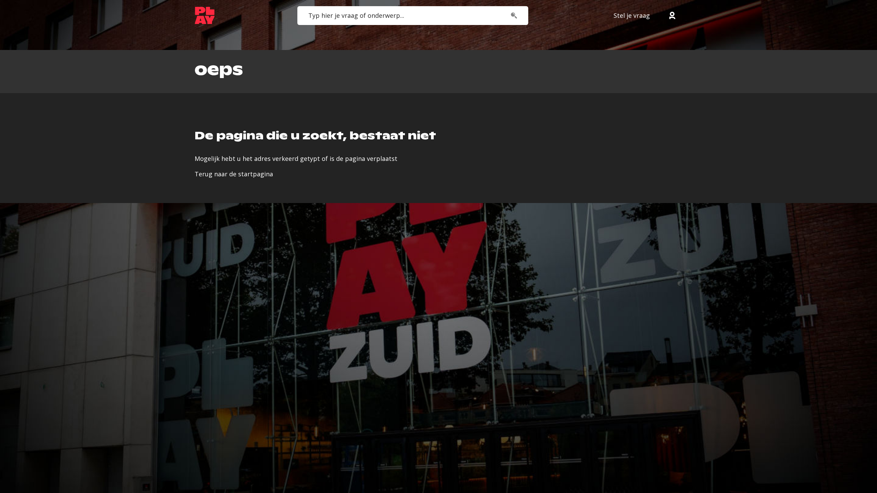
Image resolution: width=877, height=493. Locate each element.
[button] (672, 15)
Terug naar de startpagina (234, 174)
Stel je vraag (632, 15)
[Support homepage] (205, 15)
